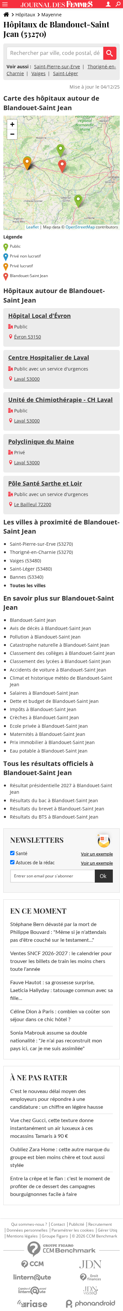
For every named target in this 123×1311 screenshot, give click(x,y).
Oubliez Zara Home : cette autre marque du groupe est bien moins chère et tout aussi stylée (60, 1157)
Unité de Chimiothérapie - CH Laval (60, 400)
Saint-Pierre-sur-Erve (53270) (41, 544)
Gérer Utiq (107, 1230)
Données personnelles (27, 1230)
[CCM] (32, 1264)
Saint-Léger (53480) (31, 569)
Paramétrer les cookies (72, 1230)
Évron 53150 (27, 337)
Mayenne (51, 14)
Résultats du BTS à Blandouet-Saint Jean (54, 817)
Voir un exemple (97, 854)
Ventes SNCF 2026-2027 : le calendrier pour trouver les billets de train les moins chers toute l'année (61, 961)
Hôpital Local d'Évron (39, 316)
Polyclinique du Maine (41, 441)
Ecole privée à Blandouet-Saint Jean (49, 726)
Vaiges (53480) (25, 560)
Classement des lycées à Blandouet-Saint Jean (60, 661)
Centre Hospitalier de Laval (48, 357)
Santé (20, 854)
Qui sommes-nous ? (29, 1224)
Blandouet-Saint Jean (33, 620)
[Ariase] (32, 1303)
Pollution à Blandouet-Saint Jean (45, 637)
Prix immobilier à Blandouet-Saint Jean (52, 742)
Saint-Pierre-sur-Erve (57, 66)
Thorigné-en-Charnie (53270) (41, 552)
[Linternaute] (32, 1277)
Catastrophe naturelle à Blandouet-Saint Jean (60, 645)
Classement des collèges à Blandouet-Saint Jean (62, 653)
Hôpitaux (25, 14)
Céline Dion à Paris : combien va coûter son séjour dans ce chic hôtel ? (60, 1015)
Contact (58, 1224)
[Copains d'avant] (32, 1290)
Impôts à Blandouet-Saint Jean (43, 709)
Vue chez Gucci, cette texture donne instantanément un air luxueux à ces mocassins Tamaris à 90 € (51, 1128)
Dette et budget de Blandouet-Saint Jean (54, 701)
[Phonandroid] (91, 1304)
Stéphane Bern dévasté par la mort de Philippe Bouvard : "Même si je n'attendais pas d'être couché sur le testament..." (58, 932)
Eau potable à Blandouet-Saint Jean (49, 751)
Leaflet (32, 227)
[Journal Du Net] (91, 1264)
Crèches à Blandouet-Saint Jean (44, 717)
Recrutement (100, 1224)
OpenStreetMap (80, 227)
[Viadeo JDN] (91, 1290)
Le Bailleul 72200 (32, 504)
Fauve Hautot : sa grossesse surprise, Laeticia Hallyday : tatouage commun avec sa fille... (61, 990)
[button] (62, 166)
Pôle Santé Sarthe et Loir (45, 483)
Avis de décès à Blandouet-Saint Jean (50, 628)
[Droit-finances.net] (91, 1277)
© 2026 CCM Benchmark (94, 1236)
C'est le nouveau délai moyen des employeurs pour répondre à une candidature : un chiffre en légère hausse (56, 1099)
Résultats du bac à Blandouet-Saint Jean (54, 800)
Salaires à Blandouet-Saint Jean (44, 693)
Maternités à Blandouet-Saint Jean (47, 734)
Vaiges (38, 73)
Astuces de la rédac (34, 863)
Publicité (76, 1224)
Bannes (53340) (26, 577)
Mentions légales (22, 1236)
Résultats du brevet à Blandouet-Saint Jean (57, 808)
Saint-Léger (65, 73)
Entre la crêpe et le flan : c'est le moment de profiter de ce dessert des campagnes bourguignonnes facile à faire (60, 1186)
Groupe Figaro (55, 1236)
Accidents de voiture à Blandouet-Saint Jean (58, 670)
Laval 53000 (27, 379)
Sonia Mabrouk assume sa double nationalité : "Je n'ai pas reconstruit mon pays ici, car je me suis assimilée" (56, 1040)
